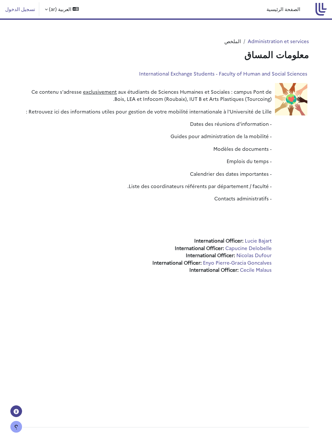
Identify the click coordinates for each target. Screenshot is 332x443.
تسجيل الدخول (20, 9)
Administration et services (278, 41)
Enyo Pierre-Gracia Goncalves (237, 262)
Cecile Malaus (256, 269)
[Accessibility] (16, 411)
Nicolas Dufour (254, 255)
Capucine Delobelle (248, 248)
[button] (62, 9)
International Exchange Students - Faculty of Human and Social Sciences (223, 73)
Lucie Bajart (258, 240)
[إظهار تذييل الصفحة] (16, 427)
